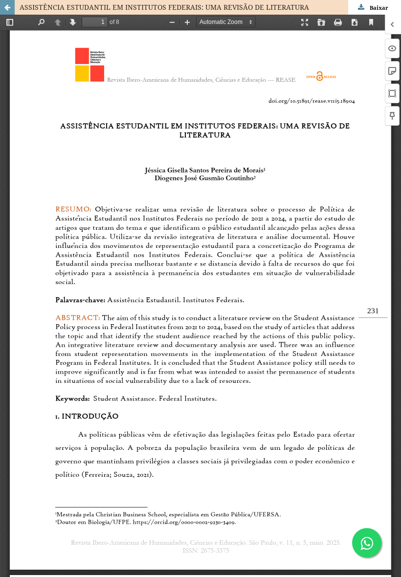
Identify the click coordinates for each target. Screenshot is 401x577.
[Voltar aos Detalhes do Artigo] (7, 7)
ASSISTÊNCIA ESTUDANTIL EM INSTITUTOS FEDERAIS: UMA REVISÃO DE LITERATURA (164, 7)
